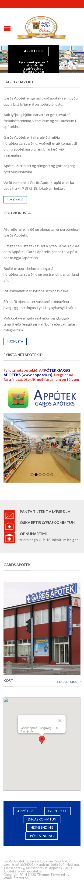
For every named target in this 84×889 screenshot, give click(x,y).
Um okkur (15, 200)
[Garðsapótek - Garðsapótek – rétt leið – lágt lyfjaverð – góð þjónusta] (42, 26)
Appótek (25, 811)
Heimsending (42, 827)
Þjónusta (15, 341)
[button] (42, 740)
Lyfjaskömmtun (42, 819)
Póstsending (42, 836)
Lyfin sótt (57, 811)
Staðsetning (67, 681)
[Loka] (60, 720)
